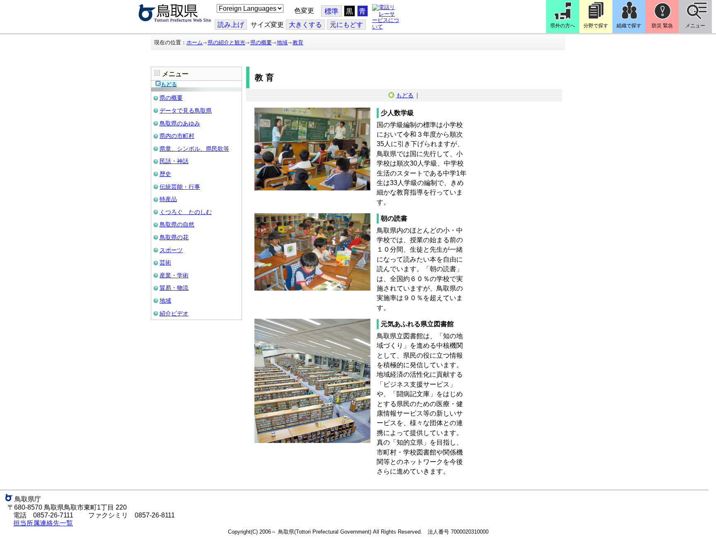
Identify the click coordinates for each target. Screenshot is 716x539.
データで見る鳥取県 (186, 110)
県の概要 (261, 42)
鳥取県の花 (174, 237)
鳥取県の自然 (177, 224)
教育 (298, 42)
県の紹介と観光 (226, 42)
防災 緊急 (662, 26)
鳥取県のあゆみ (180, 123)
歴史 (165, 174)
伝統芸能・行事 (180, 186)
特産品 (168, 199)
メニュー (695, 26)
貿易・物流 (174, 287)
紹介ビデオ (174, 313)
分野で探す (595, 26)
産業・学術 (174, 275)
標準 (331, 11)
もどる (169, 84)
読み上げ (231, 24)
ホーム (194, 42)
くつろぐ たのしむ (186, 212)
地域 (282, 42)
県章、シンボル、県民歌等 (194, 148)
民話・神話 (174, 161)
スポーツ (171, 250)
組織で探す (629, 26)
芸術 (165, 262)
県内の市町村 (177, 135)
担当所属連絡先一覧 (43, 523)
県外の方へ (562, 26)
